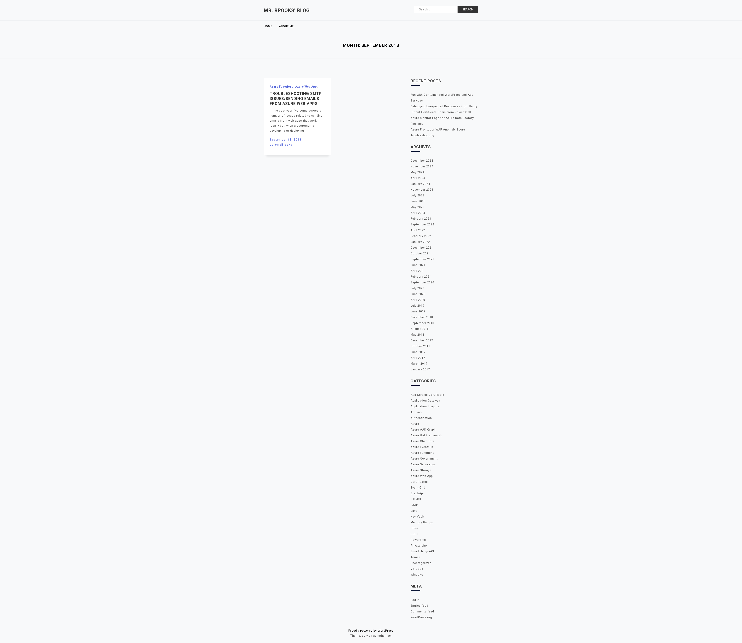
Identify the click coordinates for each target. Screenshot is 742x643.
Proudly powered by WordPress (371, 630)
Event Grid (418, 487)
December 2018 (422, 317)
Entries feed (419, 605)
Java (414, 511)
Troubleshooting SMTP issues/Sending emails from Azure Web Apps (296, 98)
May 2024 (417, 172)
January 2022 (420, 242)
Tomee (415, 557)
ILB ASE (416, 499)
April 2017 (418, 358)
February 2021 (421, 276)
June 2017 (418, 352)
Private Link (419, 545)
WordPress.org (421, 617)
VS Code (417, 569)
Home (268, 26)
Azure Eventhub (422, 447)
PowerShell (419, 540)
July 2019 (417, 305)
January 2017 (420, 369)
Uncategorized (421, 563)
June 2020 (418, 294)
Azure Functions (282, 86)
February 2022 (421, 236)
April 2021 (418, 271)
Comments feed (422, 611)
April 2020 (418, 300)
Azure (415, 424)
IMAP (414, 505)
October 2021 (420, 253)
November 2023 (422, 189)
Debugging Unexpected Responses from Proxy (444, 106)
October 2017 (420, 346)
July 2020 (417, 288)
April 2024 (418, 178)
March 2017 (419, 363)
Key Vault (417, 516)
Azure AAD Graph (423, 429)
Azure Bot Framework (426, 435)
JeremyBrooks (281, 144)
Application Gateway (425, 400)
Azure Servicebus (423, 464)
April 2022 (418, 230)
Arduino (416, 412)
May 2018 (417, 334)
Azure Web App (306, 86)
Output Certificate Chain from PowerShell (441, 112)
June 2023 (418, 201)
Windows (417, 574)
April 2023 (418, 213)
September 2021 (422, 259)
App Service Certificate (427, 395)
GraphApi (417, 493)
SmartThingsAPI (422, 551)
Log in (415, 600)
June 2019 (418, 311)
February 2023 (421, 218)
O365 (414, 528)
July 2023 (417, 195)
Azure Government (424, 458)
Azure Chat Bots (423, 441)
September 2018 (422, 323)
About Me (286, 26)
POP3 (414, 534)
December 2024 (422, 160)
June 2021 (418, 265)
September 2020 (422, 282)
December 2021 (422, 247)
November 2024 (422, 166)
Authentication (421, 418)
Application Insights (425, 406)
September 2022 (422, 224)
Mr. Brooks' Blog (287, 10)
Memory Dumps (422, 522)
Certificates (419, 482)
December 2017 (422, 340)
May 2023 (417, 207)
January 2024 (420, 184)
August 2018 (420, 329)
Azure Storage (421, 470)
